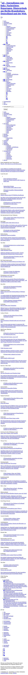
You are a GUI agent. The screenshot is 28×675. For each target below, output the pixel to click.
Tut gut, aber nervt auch (6, 570)
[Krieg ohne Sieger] (14, 399)
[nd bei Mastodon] (6, 36)
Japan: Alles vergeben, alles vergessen (9, 433)
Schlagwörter (6, 640)
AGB (4, 636)
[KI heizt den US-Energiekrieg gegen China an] (14, 504)
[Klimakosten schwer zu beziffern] (14, 231)
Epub (7, 614)
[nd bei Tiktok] (6, 41)
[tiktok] (6, 97)
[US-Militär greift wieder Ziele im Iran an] (14, 219)
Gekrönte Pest (4, 478)
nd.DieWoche (9, 75)
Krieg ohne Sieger (5, 403)
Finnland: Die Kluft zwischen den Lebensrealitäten (12, 207)
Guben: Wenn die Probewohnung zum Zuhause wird (13, 261)
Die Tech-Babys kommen (6, 276)
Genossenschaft (7, 101)
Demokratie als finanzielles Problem (9, 388)
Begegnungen (9, 49)
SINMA (15, 673)
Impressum (5, 632)
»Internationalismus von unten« (8, 539)
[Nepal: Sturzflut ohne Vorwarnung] (14, 459)
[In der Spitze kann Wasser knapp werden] (14, 414)
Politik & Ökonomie (11, 27)
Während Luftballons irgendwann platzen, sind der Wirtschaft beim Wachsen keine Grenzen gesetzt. (12, 253)
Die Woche (8, 32)
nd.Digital (8, 73)
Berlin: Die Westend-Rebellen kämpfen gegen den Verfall (14, 493)
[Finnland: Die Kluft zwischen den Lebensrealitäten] (14, 203)
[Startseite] (14, 8)
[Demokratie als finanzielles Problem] (14, 384)
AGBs (7, 78)
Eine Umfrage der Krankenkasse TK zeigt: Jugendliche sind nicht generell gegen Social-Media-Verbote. (13, 573)
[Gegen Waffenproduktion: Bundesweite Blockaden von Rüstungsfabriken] (14, 519)
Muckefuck (8, 60)
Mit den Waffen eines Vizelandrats (8, 305)
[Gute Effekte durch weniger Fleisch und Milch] (14, 551)
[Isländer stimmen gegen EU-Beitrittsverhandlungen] (14, 191)
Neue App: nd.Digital (8, 616)
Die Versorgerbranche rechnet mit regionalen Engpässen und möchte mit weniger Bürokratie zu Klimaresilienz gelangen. (13, 422)
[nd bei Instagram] (6, 39)
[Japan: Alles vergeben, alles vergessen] (14, 429)
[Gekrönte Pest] (14, 474)
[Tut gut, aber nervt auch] (14, 566)
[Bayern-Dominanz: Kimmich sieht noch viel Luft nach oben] (14, 316)
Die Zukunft (6, 645)
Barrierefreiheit (6, 635)
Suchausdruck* (6, 106)
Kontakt (5, 626)
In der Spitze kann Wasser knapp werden (10, 418)
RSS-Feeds (6, 646)
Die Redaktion (6, 621)
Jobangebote (6, 627)
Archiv (5, 639)
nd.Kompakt (9, 57)
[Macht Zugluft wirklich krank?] (12, 354)
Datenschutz (6, 633)
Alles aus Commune (11, 66)
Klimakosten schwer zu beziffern (8, 235)
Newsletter (8, 35)
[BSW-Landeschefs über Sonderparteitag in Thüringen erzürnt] (14, 287)
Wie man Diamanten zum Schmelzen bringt (10, 373)
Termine (5, 67)
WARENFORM (4, 673)
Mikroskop (8, 48)
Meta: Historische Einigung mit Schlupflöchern (11, 448)
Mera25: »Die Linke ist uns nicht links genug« (11, 163)
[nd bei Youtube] (7, 43)
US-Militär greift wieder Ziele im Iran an (10, 222)
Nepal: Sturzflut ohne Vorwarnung (8, 463)
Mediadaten (6, 630)
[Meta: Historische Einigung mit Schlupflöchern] (14, 444)
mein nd (5, 104)
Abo (2, 17)
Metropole (8, 51)
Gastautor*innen (7, 622)
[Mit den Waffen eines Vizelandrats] (14, 301)
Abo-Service (9, 77)
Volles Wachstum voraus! (6, 250)
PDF (4, 614)
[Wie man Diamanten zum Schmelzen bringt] (14, 369)
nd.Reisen (5, 642)
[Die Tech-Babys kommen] (14, 272)
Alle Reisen (9, 70)
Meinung (8, 26)
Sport (7, 31)
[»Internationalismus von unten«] (14, 536)
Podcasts (8, 34)
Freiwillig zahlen (7, 618)
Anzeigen (5, 628)
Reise (7, 53)
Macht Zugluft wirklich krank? (8, 358)
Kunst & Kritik (9, 47)
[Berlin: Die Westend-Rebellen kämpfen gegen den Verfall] (14, 489)
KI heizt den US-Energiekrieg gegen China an (11, 508)
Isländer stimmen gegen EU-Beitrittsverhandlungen (12, 195)
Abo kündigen (6, 613)
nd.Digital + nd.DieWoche (12, 74)
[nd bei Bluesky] (6, 38)
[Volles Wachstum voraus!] (14, 246)
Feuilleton (8, 30)
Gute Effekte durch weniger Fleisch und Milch (11, 555)
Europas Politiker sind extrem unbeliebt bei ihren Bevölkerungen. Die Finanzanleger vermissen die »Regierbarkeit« (12, 392)
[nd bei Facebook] (6, 40)
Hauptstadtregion (10, 28)
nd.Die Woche (9, 58)
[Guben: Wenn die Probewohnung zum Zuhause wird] (14, 257)
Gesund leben (9, 62)
